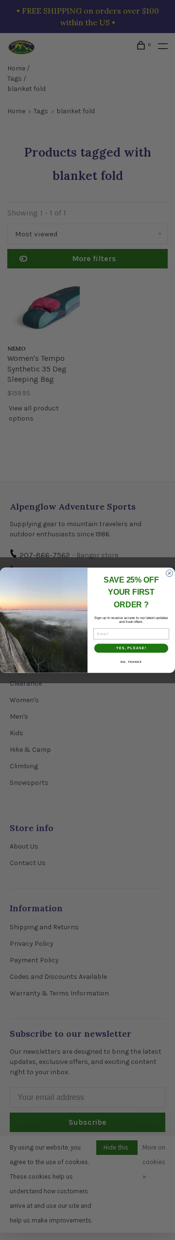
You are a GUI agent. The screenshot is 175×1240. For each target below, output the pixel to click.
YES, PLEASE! (131, 648)
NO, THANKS (131, 661)
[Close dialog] (169, 572)
